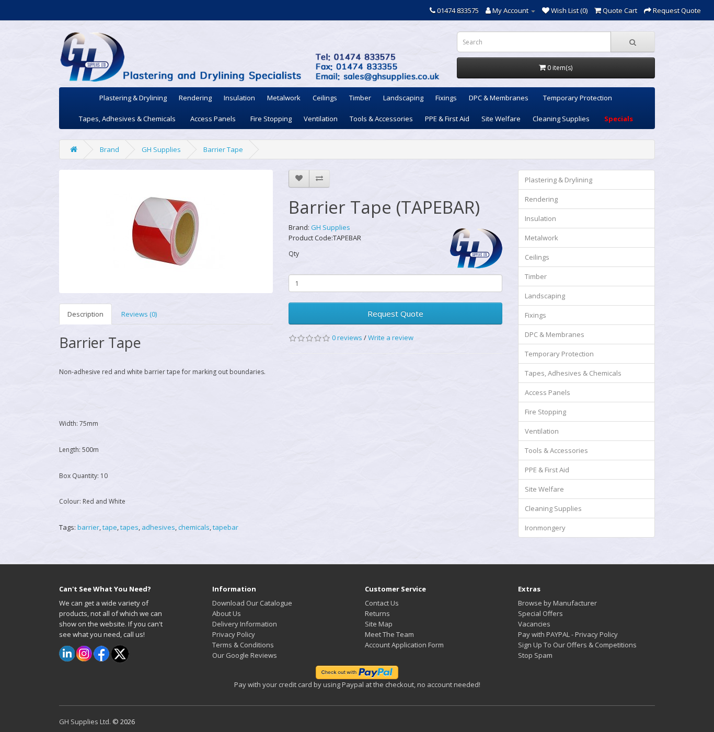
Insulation (239, 97)
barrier (88, 527)
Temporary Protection (577, 97)
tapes (129, 527)
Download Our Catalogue (252, 603)
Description (85, 314)
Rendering (195, 97)
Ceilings (325, 97)
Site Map (379, 624)
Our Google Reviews (244, 655)
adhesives (158, 527)
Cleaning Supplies (561, 118)
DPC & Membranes (498, 97)
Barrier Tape (223, 149)
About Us (226, 613)
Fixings (446, 97)
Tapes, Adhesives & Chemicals (127, 118)
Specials (618, 118)
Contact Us (382, 603)
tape (109, 527)
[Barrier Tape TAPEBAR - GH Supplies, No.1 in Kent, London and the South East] (166, 231)
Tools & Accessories (381, 118)
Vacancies (534, 624)
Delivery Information (244, 624)
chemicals (194, 527)
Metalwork (284, 97)
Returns (377, 613)
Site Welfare (501, 118)
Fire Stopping (271, 118)
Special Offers (540, 613)
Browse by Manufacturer (557, 603)
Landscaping (403, 97)
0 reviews (347, 337)
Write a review (390, 337)
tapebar (225, 527)
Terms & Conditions (243, 644)
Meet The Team (389, 634)
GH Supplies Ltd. (85, 721)
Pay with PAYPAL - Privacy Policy (568, 634)
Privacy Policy (233, 634)
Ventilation (321, 118)
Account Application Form (404, 644)
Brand (109, 149)
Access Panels (213, 118)
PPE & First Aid (447, 118)
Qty (294, 253)
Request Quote (395, 313)
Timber (360, 97)
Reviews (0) (139, 314)
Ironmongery (545, 527)
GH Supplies (161, 149)
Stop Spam (535, 655)
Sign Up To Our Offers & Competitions (577, 644)
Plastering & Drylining (133, 97)
